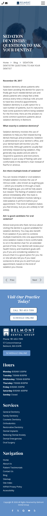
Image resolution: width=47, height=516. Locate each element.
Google (23, 510)
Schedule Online (23, 318)
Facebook (12, 510)
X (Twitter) (18, 510)
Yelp (34, 510)
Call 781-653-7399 (23, 310)
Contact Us (6, 3)
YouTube (29, 510)
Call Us (3, 3)
